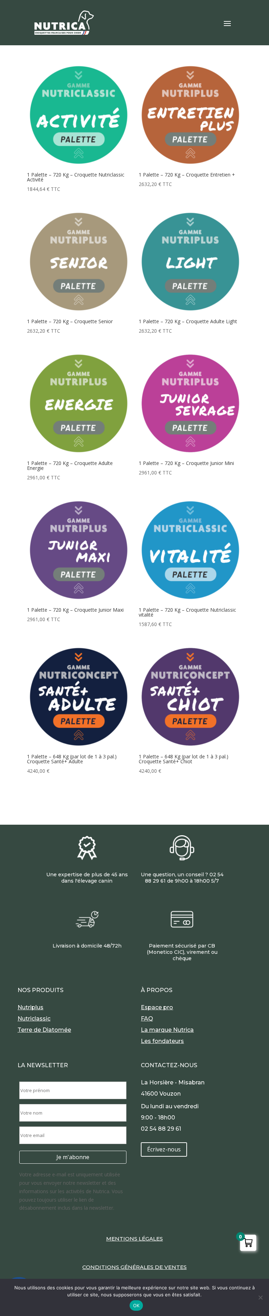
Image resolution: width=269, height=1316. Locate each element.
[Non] (260, 1297)
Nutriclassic (34, 1018)
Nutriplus (30, 1007)
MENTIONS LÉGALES (134, 1238)
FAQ (147, 1018)
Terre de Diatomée (44, 1029)
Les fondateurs (162, 1041)
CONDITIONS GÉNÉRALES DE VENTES (134, 1267)
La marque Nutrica (167, 1029)
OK (136, 1305)
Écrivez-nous (164, 1149)
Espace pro (157, 1007)
